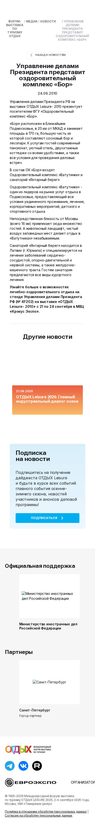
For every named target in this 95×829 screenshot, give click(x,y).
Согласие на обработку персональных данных (38, 815)
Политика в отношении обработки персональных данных (46, 811)
